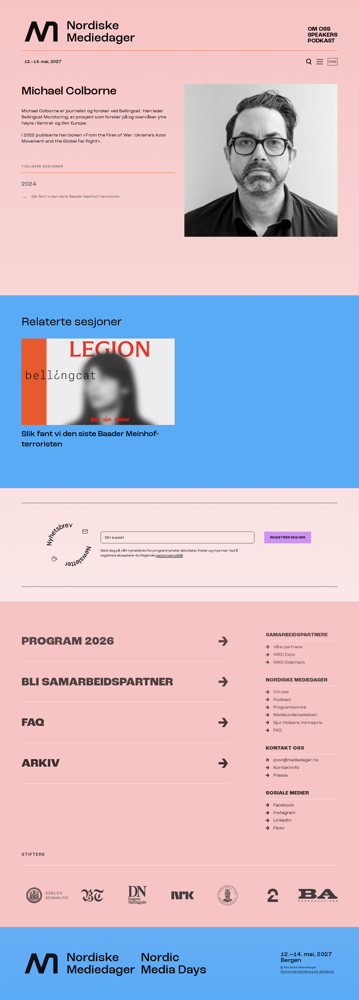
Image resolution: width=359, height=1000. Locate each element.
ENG (332, 61)
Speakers (323, 35)
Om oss (319, 29)
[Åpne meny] (319, 61)
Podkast (321, 41)
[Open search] (309, 62)
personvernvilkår (169, 555)
